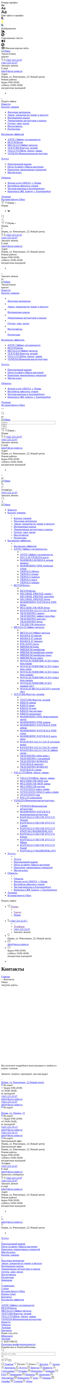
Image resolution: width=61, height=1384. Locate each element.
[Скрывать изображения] (2, 35)
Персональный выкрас (20, 164)
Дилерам (6, 196)
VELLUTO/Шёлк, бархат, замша (25, 150)
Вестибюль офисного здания (23, 185)
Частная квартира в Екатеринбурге (26, 188)
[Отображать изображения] (3, 31)
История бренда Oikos (13, 199)
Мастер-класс (15, 172)
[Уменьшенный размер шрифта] (2, 5)
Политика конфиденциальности (18, 1344)
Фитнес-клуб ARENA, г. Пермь (24, 183)
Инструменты (15, 126)
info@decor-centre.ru (11, 71)
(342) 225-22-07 (14, 60)
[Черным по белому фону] (2, 19)
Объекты (6, 177)
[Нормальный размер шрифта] (3, 8)
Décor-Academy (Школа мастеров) (26, 166)
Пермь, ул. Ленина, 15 (13, 1113)
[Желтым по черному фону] (2, 22)
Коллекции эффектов (12, 134)
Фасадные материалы (19, 112)
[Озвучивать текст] (3, 41)
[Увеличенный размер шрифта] (4, 12)
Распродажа (14, 129)
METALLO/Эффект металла (23, 145)
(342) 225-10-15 (9, 1127)
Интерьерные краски (19, 117)
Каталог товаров (10, 107)
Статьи (5, 1288)
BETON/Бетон (15, 142)
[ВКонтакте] (9, 211)
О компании (7, 1285)
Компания (6, 1280)
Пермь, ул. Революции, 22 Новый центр (22, 1082)
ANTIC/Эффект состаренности (24, 139)
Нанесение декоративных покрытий (27, 169)
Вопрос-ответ (8, 1294)
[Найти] (4, 426)
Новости (5, 104)
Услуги (5, 158)
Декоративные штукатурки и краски (27, 120)
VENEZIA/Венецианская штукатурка (28, 153)
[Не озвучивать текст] (2, 45)
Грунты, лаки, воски (18, 123)
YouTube (5, 1338)
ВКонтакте (7, 1336)
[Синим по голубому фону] (2, 25)
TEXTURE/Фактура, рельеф (23, 148)
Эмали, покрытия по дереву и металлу (28, 115)
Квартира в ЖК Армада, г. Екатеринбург (29, 191)
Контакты (6, 1297)
